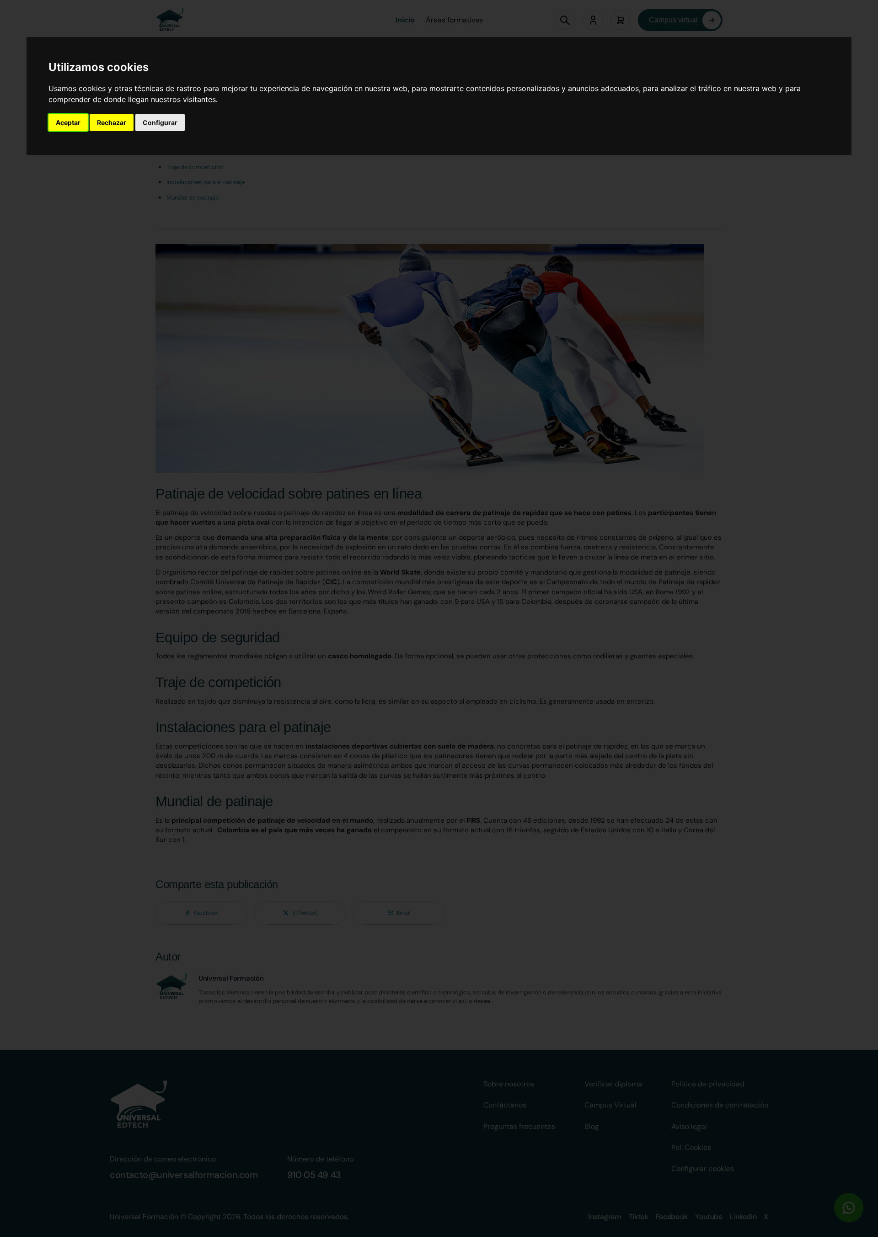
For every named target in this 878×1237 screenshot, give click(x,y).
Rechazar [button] (111, 122)
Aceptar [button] (68, 122)
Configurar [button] (160, 122)
